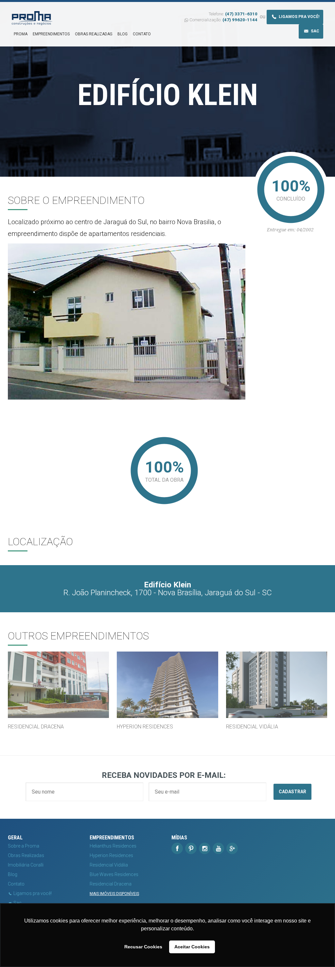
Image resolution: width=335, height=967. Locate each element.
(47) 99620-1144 (239, 19)
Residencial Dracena (111, 883)
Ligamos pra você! (298, 16)
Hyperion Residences (111, 855)
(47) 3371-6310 (241, 13)
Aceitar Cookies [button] (192, 946)
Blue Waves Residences (114, 874)
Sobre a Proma (23, 846)
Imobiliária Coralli (26, 865)
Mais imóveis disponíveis (114, 893)
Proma (20, 34)
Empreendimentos (51, 34)
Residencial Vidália (109, 865)
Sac (314, 31)
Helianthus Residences (113, 846)
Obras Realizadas (93, 34)
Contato (142, 34)
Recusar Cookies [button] (143, 946)
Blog (122, 34)
